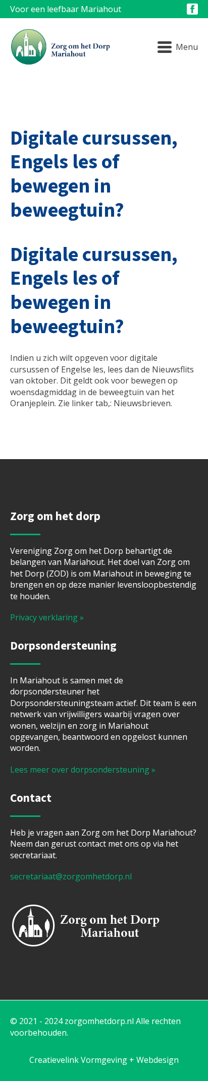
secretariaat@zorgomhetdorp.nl (71, 876)
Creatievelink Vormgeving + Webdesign (104, 1059)
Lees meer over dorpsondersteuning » (82, 769)
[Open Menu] (178, 47)
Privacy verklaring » (47, 617)
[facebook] (192, 9)
